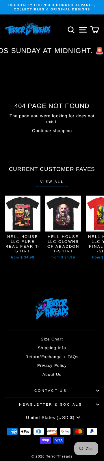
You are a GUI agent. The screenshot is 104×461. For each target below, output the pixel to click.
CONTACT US (50, 390)
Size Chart (52, 339)
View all (52, 182)
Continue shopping (52, 130)
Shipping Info (52, 348)
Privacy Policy (52, 365)
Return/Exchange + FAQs (52, 357)
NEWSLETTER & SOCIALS (50, 404)
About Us (52, 374)
